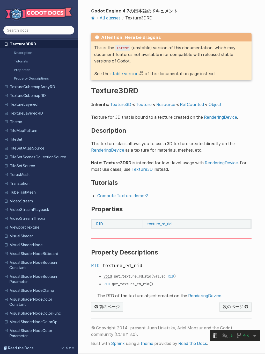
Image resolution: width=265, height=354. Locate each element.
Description (23, 53)
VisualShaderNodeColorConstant (30, 302)
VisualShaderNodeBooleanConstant (33, 265)
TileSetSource (22, 166)
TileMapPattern (23, 130)
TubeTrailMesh (23, 192)
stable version (124, 73)
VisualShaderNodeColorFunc (35, 313)
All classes (110, 17)
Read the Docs (192, 343)
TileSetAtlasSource (27, 148)
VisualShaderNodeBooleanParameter (33, 279)
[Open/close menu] (6, 43)
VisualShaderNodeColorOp (33, 322)
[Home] (93, 18)
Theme (16, 121)
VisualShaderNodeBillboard (34, 253)
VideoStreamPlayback (29, 209)
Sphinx (118, 343)
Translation (20, 183)
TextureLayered (24, 104)
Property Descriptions (31, 78)
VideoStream (21, 201)
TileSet (16, 139)
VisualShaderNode (26, 245)
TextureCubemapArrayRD (32, 86)
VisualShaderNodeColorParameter (30, 333)
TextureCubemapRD (28, 95)
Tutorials (21, 61)
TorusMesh (20, 174)
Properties (22, 70)
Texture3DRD (23, 44)
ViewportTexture (24, 227)
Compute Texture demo (120, 195)
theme (147, 343)
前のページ (109, 306)
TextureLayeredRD (26, 113)
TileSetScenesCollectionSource (38, 157)
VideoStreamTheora (27, 218)
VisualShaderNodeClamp (32, 290)
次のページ (234, 306)
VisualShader (21, 236)
